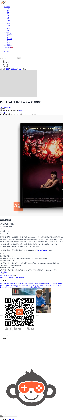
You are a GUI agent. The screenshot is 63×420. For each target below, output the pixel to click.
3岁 (8, 8)
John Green (47, 285)
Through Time (35, 285)
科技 (8, 40)
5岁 (8, 12)
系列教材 (9, 34)
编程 (8, 42)
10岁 (8, 20)
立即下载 (2, 112)
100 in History (22, 287)
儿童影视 (6, 30)
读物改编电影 (7, 107)
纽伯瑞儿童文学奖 (18, 283)
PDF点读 (34, 283)
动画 (12, 283)
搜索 (19, 58)
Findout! (28, 287)
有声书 (2, 283)
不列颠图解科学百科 (42, 283)
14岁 (8, 27)
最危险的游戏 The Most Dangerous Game (12, 277)
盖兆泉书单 (7, 7)
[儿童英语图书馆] (3, 4)
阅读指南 (41, 285)
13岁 (8, 25)
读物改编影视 (3, 272)
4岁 (8, 10)
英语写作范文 (8, 45)
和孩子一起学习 (52, 283)
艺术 (8, 44)
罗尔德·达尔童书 (27, 283)
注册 (7, 419)
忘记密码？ (12, 419)
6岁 (8, 13)
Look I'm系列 (14, 287)
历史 (8, 37)
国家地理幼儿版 (35, 287)
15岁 (8, 29)
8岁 (8, 17)
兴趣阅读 (6, 32)
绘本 (8, 35)
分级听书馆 (8, 47)
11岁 (8, 22)
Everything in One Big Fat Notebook (21, 285)
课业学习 (9, 39)
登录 (20, 110)
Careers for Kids (6, 287)
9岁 (8, 18)
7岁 (8, 15)
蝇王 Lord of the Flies (6, 275)
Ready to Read (44, 287)
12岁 (8, 24)
